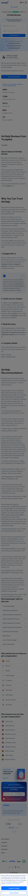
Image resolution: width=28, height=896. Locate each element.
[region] (14, 884)
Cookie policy (9, 883)
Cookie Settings (14, 893)
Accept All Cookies (14, 888)
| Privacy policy (16, 883)
